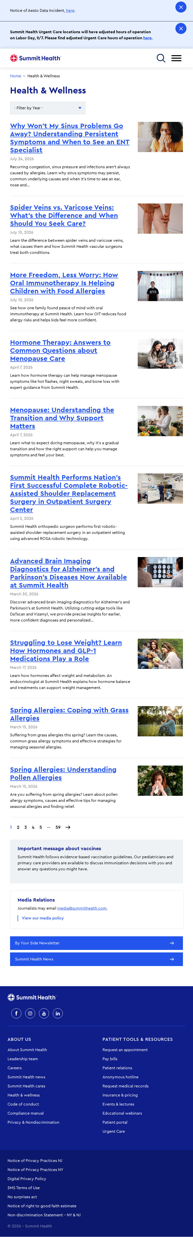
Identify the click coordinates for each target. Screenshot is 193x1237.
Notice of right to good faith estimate (42, 1206)
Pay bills (110, 1059)
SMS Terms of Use (24, 1188)
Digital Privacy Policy (27, 1179)
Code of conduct (23, 1104)
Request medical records (126, 1086)
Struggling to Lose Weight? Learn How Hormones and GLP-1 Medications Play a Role (66, 650)
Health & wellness (24, 1095)
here (70, 11)
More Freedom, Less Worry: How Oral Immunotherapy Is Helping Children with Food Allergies (64, 283)
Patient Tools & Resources (138, 1039)
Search (161, 58)
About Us (19, 1039)
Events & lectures (118, 1104)
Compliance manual (26, 1113)
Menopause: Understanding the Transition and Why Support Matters (62, 418)
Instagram (30, 1013)
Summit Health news (26, 1077)
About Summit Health (27, 1050)
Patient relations (117, 1068)
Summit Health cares (26, 1086)
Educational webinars (122, 1113)
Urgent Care (114, 1131)
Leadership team (23, 1059)
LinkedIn (58, 1013)
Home (35, 58)
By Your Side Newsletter (37, 943)
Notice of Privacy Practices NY (35, 1170)
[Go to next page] (68, 827)
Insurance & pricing (120, 1095)
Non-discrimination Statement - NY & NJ (44, 1215)
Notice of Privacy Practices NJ (35, 1161)
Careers (15, 1068)
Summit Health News (34, 959)
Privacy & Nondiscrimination (33, 1122)
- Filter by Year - (28, 108)
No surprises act (22, 1197)
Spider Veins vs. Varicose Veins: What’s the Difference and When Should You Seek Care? (64, 215)
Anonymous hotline (120, 1077)
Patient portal (115, 1122)
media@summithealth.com (82, 908)
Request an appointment (125, 1050)
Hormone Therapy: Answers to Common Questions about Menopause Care (60, 350)
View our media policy (43, 918)
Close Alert (180, 7)
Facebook (16, 1013)
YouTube (44, 1013)
